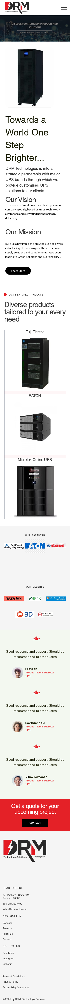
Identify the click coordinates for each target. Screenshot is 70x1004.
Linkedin (7, 963)
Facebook (8, 953)
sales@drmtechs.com (15, 909)
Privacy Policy (10, 981)
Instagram (8, 958)
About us (8, 933)
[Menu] (64, 8)
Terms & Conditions (14, 976)
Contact (7, 939)
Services (7, 922)
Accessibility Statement (16, 987)
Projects (7, 928)
